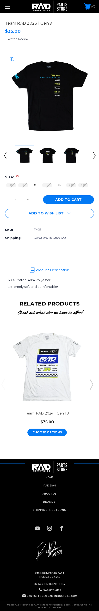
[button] (50, 551)
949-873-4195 (52, 590)
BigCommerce (71, 605)
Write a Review (17, 39)
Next (94, 155)
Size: (12, 177)
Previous (5, 155)
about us (49, 493)
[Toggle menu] (14, 6)
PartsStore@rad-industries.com (52, 596)
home (49, 477)
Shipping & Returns (49, 510)
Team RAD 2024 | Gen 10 (47, 413)
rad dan (49, 485)
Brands (49, 501)
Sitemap (56, 607)
